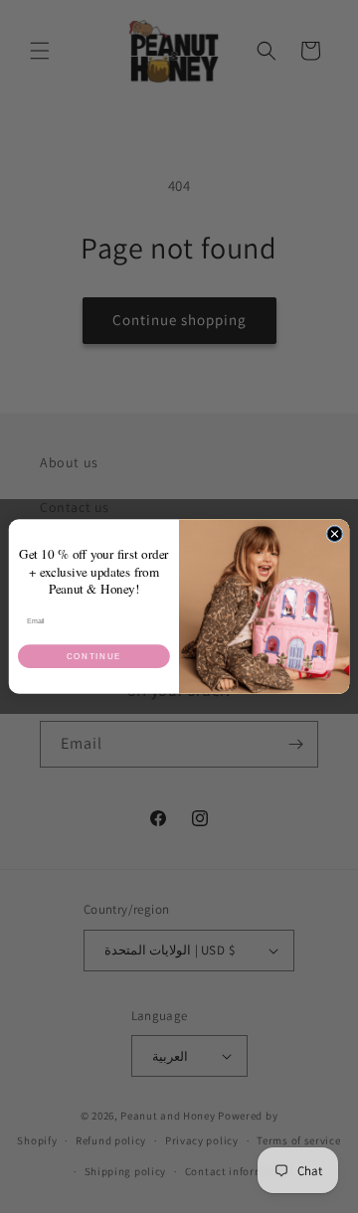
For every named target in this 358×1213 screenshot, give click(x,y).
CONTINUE (94, 656)
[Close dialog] (334, 533)
